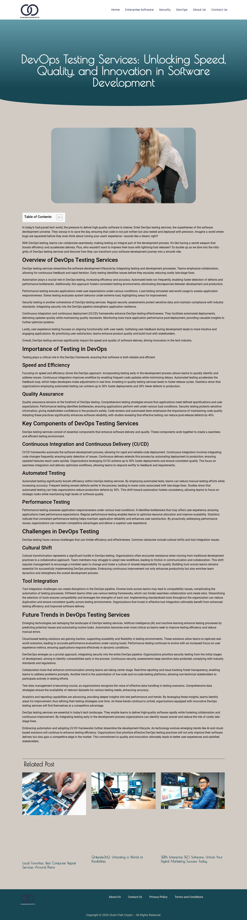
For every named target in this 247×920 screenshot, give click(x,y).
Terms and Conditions (189, 897)
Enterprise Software (139, 10)
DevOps (182, 10)
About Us (199, 10)
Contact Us (219, 10)
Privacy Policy (158, 897)
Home (115, 10)
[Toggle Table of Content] (58, 217)
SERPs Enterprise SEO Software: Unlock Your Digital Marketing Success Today (192, 859)
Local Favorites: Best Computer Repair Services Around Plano (49, 865)
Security (165, 10)
